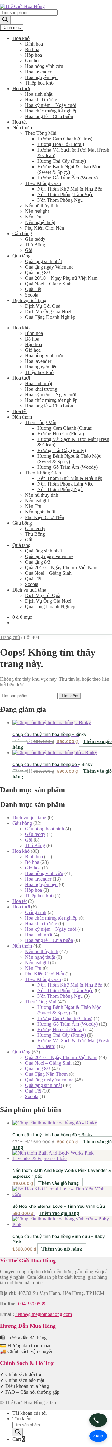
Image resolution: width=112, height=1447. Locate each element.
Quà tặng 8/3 (37, 272)
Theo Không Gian (43, 183)
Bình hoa (34, 43)
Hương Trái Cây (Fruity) (61, 161)
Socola (31, 294)
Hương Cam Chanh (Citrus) (64, 138)
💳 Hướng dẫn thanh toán (26, 1345)
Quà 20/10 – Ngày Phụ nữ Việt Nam (61, 278)
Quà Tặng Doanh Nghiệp (50, 317)
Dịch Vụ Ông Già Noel (48, 311)
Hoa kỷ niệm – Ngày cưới (50, 105)
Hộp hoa (33, 55)
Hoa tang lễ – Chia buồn (49, 116)
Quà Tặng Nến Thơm (46, 1074)
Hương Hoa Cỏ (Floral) (60, 144)
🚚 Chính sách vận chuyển (27, 1351)
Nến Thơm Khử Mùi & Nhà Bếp (69, 188)
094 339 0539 (31, 1303)
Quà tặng (21, 255)
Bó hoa (32, 49)
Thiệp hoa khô (39, 83)
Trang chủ (10, 637)
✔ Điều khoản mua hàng (24, 1386)
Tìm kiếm (69, 695)
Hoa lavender (38, 71)
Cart (18, 1439)
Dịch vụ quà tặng (29, 300)
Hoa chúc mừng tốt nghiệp (51, 110)
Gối (28, 250)
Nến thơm (22, 127)
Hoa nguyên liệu (41, 77)
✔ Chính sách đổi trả (20, 1374)
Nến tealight (37, 211)
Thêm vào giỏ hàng (58, 1183)
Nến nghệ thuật (40, 222)
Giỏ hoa (33, 60)
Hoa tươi (21, 88)
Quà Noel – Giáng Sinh (48, 283)
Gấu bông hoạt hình (44, 828)
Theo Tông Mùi (40, 133)
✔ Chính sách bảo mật (22, 1380)
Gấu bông (22, 233)
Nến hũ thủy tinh (41, 205)
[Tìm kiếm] (5, 20)
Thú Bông (35, 244)
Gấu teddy (35, 239)
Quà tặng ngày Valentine (49, 267)
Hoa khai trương (41, 99)
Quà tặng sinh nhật (43, 261)
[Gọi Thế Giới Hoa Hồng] (98, 1420)
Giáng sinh (35, 912)
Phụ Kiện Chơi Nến (44, 228)
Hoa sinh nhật (38, 94)
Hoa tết (19, 122)
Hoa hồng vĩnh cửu (44, 66)
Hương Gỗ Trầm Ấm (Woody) (67, 177)
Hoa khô (21, 38)
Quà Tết (33, 289)
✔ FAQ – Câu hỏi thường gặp (29, 1392)
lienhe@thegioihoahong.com (43, 1314)
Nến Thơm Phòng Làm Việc (65, 194)
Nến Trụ (33, 216)
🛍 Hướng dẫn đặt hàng (23, 1337)
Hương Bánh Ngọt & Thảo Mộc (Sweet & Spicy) (69, 169)
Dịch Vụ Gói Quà (42, 306)
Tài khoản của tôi (29, 1413)
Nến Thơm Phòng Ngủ (60, 200)
